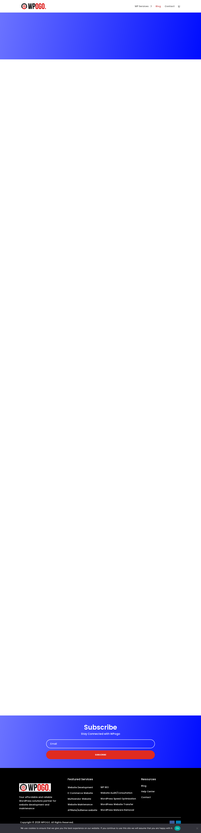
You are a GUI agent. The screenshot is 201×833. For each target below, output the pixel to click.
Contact (170, 6)
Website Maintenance (80, 804)
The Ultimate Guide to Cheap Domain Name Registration (69, 594)
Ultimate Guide (47, 684)
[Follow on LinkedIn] (178, 823)
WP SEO (104, 787)
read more (29, 195)
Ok (177, 828)
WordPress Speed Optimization (118, 798)
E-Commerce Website (80, 793)
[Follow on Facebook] (172, 823)
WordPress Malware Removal (117, 810)
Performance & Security (51, 183)
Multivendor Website (79, 798)
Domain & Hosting (48, 599)
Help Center (148, 791)
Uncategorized (47, 641)
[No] (197, 828)
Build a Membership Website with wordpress (59, 679)
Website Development (80, 787)
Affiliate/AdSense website (83, 810)
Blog (158, 6)
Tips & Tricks (46, 322)
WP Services (142, 6)
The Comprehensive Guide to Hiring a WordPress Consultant (72, 317)
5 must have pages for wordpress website (57, 636)
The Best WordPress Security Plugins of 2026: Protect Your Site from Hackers (84, 178)
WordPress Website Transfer (116, 804)
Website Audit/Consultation (116, 792)
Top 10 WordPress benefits (44, 456)
